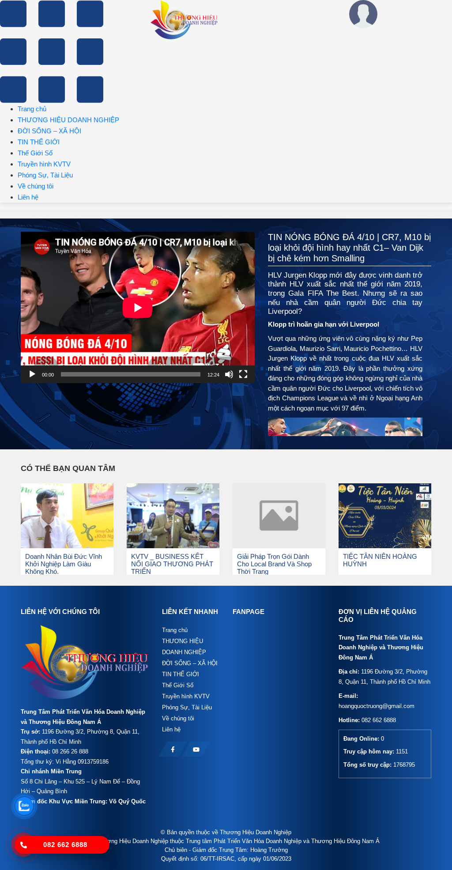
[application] (138, 307)
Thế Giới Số (35, 153)
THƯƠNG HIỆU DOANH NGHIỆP (68, 120)
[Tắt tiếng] (229, 374)
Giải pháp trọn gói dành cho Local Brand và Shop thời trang (274, 564)
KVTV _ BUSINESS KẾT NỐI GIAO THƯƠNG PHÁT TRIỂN (172, 564)
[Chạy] (32, 374)
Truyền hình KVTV (44, 164)
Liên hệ (28, 197)
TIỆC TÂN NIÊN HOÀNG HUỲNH (380, 560)
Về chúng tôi (35, 186)
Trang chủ (32, 109)
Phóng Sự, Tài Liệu (45, 175)
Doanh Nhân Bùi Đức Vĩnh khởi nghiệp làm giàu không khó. (63, 564)
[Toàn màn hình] (243, 374)
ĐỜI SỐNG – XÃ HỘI (49, 131)
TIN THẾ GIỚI (39, 142)
